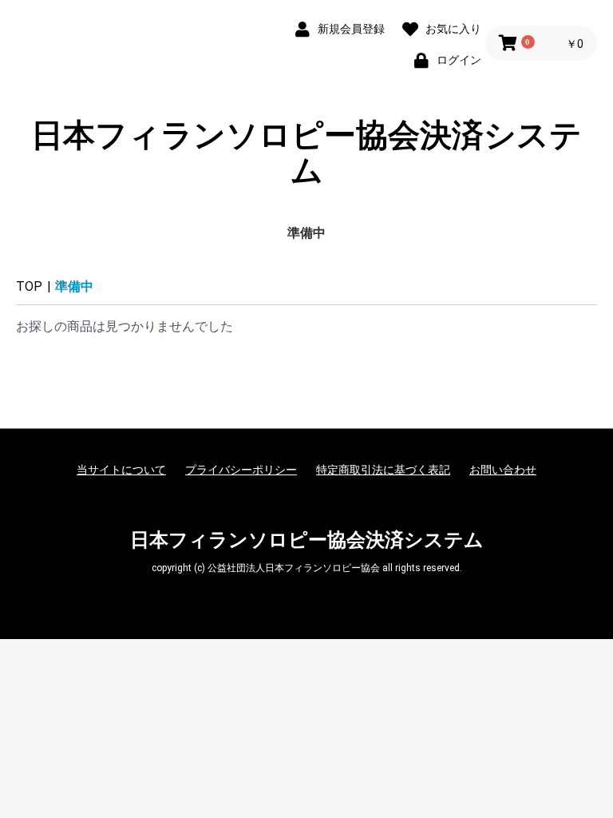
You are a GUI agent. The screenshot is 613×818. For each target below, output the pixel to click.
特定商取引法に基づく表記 (383, 469)
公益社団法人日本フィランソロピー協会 (294, 568)
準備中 (306, 232)
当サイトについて (121, 469)
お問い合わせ (502, 469)
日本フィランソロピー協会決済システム (306, 153)
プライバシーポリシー (241, 469)
